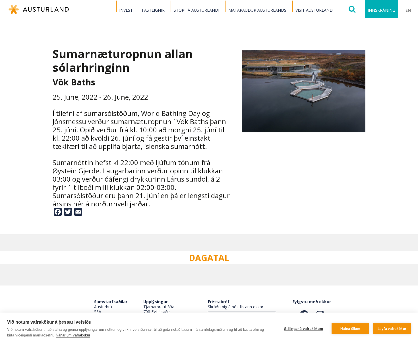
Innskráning (381, 10)
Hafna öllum (350, 329)
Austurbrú (103, 306)
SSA (97, 311)
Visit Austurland (314, 10)
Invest (126, 10)
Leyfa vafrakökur (392, 329)
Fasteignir (153, 10)
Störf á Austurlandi (196, 10)
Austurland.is (39, 9)
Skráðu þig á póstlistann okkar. (236, 306)
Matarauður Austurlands (257, 10)
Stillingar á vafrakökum (303, 329)
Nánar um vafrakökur (73, 335)
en (408, 10)
